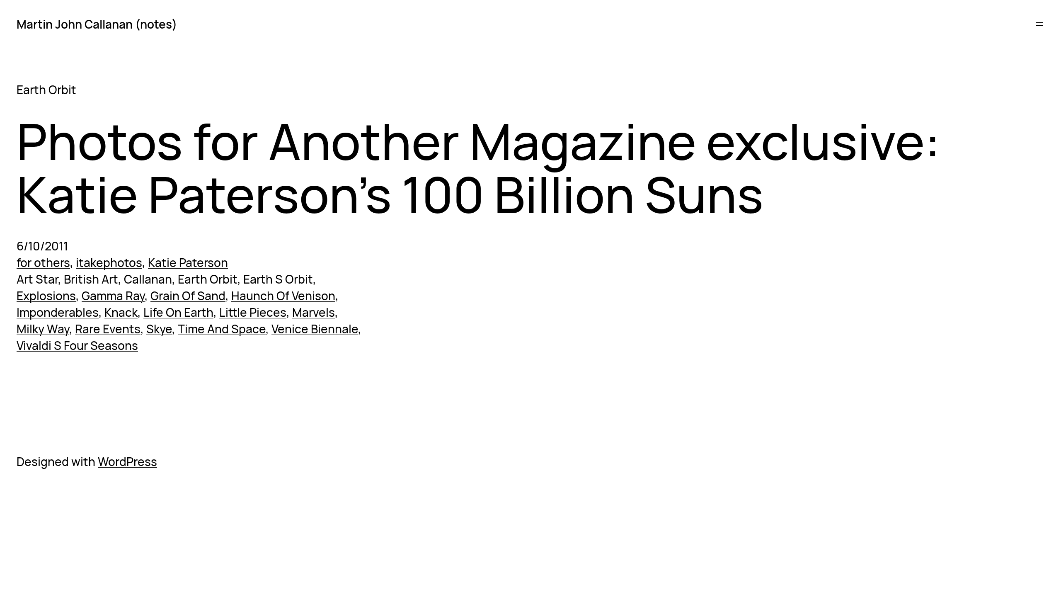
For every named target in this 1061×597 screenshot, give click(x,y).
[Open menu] (1039, 24)
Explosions (46, 295)
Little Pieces (252, 312)
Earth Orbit (207, 279)
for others (43, 262)
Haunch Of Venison (283, 295)
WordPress (127, 461)
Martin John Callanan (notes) (97, 24)
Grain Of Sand (187, 295)
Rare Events (107, 329)
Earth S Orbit (278, 279)
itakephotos (109, 262)
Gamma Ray (113, 295)
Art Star (37, 279)
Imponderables (58, 312)
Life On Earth (178, 312)
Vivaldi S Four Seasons (77, 345)
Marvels (313, 312)
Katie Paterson (188, 262)
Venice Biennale (314, 329)
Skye (159, 329)
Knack (121, 312)
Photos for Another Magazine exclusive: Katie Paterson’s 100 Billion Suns (478, 167)
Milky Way (43, 329)
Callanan (148, 279)
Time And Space (222, 329)
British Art (91, 279)
